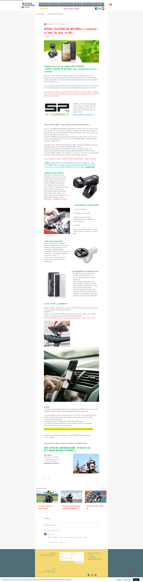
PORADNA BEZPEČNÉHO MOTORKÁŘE (55, 13)
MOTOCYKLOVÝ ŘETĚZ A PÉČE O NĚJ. (95, 507)
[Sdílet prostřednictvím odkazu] (48, 478)
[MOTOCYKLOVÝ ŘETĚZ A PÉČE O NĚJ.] (95, 497)
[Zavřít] (141, 579)
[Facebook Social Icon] (96, 8)
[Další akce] (98, 24)
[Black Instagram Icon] (92, 575)
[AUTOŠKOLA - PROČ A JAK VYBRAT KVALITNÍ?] (47, 497)
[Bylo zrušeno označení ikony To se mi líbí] (48, 542)
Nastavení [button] (119, 579)
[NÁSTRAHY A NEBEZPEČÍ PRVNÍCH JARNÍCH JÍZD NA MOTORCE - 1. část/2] (71, 497)
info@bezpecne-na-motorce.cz (95, 558)
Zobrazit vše (104, 488)
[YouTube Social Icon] (103, 8)
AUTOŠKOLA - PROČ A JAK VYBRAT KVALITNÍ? (45, 507)
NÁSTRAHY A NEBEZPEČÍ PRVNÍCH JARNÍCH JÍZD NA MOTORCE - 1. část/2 (71, 507)
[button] (110, 4)
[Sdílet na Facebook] (44, 478)
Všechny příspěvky (40, 13)
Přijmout (136, 579)
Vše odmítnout (127, 579)
